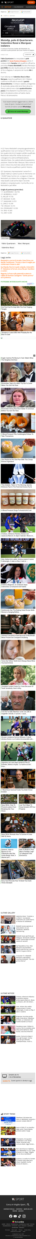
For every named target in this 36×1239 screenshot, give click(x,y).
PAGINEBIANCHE (7, 1225)
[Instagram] (24, 1217)
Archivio (21, 1211)
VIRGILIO (8, 1224)
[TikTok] (19, 1217)
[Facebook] (10, 1217)
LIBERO (3, 1224)
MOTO (6, 15)
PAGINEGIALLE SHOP (24, 1224)
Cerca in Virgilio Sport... (16, 1204)
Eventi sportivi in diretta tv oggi (21, 1081)
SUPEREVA (21, 1227)
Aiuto (24, 1231)
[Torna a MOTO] (2, 7)
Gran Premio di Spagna (18, 61)
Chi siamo (7, 1229)
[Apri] (2, 2)
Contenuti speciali (9, 1209)
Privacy (20, 1229)
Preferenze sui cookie (16, 1231)
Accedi (31, 2)
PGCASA (32, 1224)
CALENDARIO (18, 7)
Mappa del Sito (28, 1209)
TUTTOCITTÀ (14, 1225)
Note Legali (14, 1229)
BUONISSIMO (15, 1227)
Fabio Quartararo (8, 243)
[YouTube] (15, 1217)
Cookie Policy (27, 1229)
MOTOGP (12, 15)
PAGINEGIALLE (14, 1224)
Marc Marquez (23, 243)
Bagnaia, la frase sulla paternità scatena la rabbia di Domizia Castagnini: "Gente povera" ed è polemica (17, 276)
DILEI (19, 1225)
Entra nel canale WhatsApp (19, 111)
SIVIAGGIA (24, 1225)
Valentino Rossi (8, 247)
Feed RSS (14, 1211)
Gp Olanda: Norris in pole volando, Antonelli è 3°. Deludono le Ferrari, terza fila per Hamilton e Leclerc (17, 269)
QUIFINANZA (30, 1225)
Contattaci (19, 1209)
